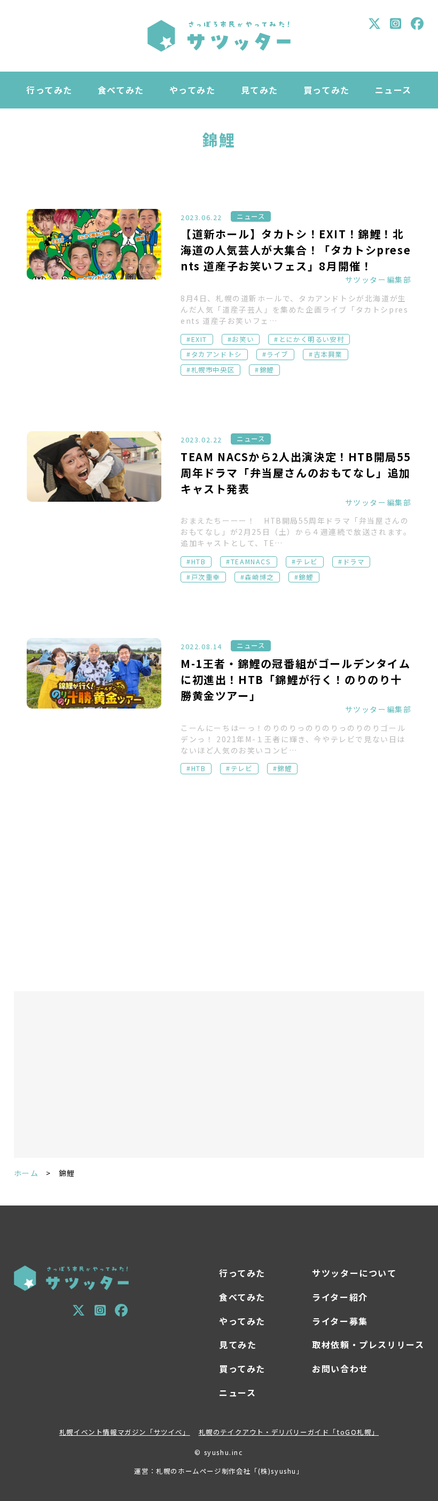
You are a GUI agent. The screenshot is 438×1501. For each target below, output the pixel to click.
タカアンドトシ (216, 354)
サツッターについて (354, 1272)
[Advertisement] (219, 887)
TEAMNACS (251, 561)
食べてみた (121, 89)
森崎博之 (259, 577)
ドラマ (354, 561)
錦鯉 (267, 370)
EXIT (199, 339)
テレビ (307, 561)
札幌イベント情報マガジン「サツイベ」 (124, 1432)
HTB (198, 561)
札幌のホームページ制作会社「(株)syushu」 (229, 1471)
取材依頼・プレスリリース (368, 1344)
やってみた (192, 89)
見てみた (259, 89)
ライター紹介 (340, 1296)
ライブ (277, 354)
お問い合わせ (340, 1368)
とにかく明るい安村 (311, 339)
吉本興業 (328, 354)
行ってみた (49, 89)
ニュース (393, 89)
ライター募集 (340, 1321)
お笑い (243, 339)
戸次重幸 (205, 577)
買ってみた (326, 89)
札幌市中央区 (213, 370)
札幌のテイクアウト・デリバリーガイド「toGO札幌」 (289, 1432)
